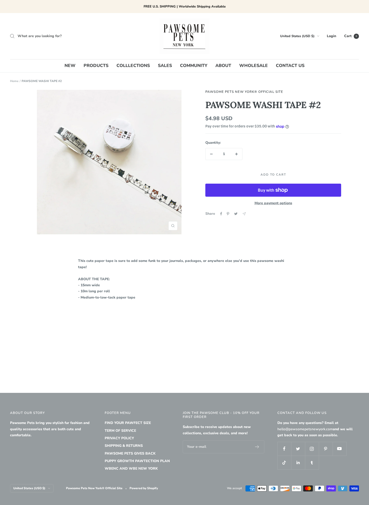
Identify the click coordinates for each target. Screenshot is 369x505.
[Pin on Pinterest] (228, 213)
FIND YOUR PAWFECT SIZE (128, 422)
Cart (350, 36)
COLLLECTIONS (133, 65)
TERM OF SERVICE (120, 430)
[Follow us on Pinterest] (326, 449)
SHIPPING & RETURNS (124, 445)
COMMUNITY (193, 65)
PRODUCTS (96, 65)
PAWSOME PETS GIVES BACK (130, 453)
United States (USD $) (297, 36)
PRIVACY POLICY (119, 438)
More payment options (273, 203)
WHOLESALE (253, 65)
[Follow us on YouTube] (339, 449)
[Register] (257, 447)
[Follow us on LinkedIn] (298, 462)
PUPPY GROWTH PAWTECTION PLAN (137, 461)
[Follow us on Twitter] (298, 449)
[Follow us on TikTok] (284, 462)
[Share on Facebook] (221, 213)
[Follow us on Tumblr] (312, 462)
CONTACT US (290, 65)
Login (331, 36)
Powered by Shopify (144, 488)
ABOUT (223, 65)
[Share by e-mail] (244, 213)
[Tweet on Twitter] (236, 213)
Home (14, 81)
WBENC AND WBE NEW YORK (131, 468)
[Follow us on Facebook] (284, 449)
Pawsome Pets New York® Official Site (244, 92)
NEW (70, 65)
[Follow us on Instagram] (312, 449)
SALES (165, 65)
